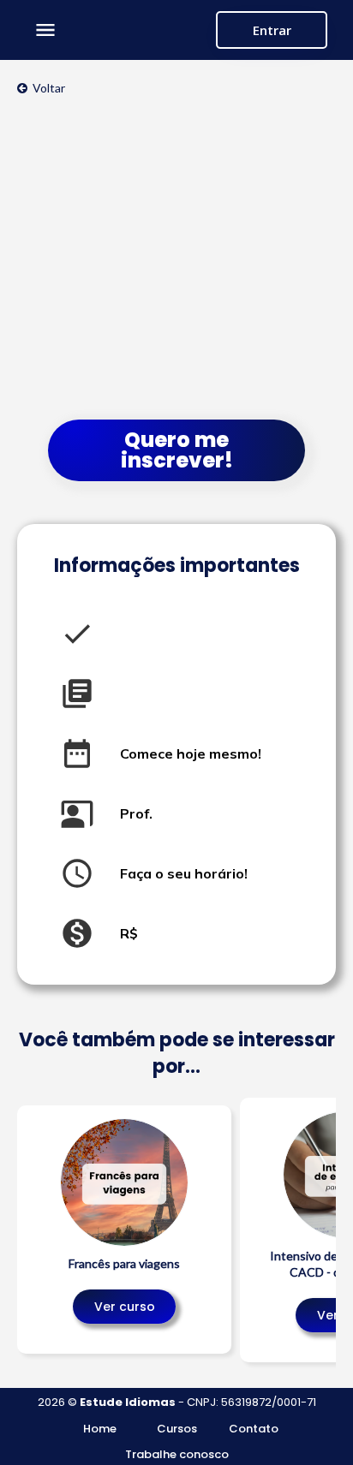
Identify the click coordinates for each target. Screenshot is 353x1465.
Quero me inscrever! (177, 450)
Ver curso (124, 1306)
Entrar (272, 30)
